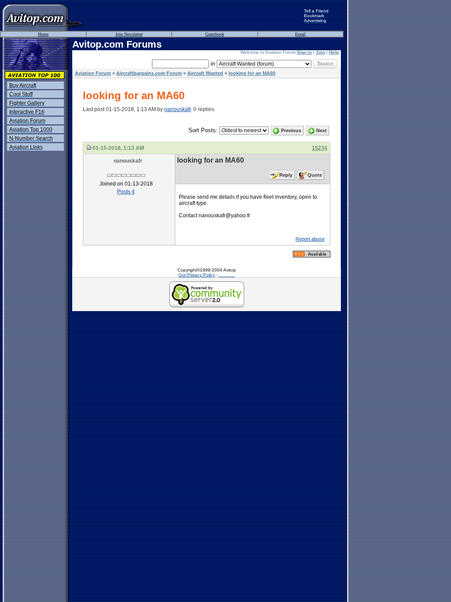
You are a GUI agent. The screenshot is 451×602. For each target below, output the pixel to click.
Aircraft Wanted (205, 73)
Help (334, 52)
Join (320, 52)
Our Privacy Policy (196, 274)
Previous (291, 130)
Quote (314, 175)
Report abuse (310, 239)
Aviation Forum (93, 73)
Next (321, 130)
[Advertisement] (194, 15)
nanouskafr (177, 109)
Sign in (304, 52)
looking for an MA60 (252, 73)
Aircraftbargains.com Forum (149, 73)
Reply (285, 175)
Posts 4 (126, 192)
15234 (319, 148)
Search (325, 63)
